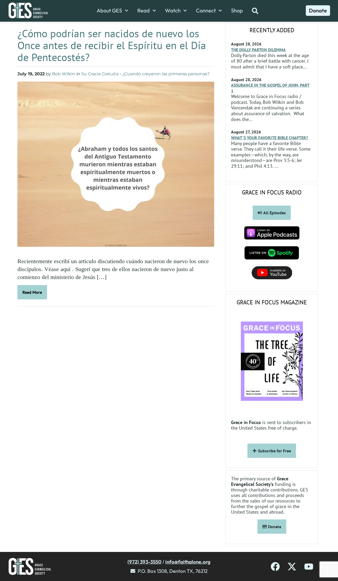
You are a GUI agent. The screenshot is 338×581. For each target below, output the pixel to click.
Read (143, 10)
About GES (109, 10)
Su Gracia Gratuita (100, 73)
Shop (237, 10)
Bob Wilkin (63, 73)
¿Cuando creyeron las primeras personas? (166, 73)
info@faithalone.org (187, 562)
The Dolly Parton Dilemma (258, 49)
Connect (206, 10)
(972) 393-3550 (144, 562)
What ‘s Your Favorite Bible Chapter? (270, 137)
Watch (173, 10)
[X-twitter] (292, 566)
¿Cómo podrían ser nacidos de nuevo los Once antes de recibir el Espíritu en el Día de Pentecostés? (111, 45)
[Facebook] (275, 566)
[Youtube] (308, 566)
